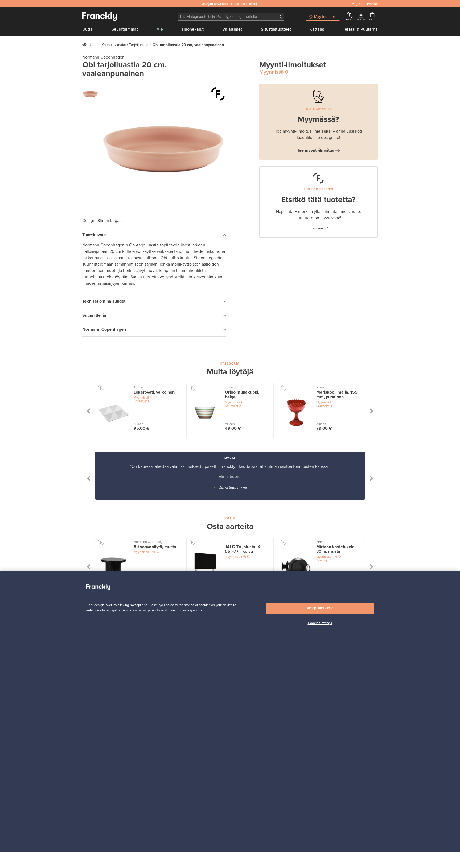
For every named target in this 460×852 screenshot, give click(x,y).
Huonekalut (193, 29)
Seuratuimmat (125, 29)
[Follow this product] (100, 387)
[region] (230, 711)
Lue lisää (316, 228)
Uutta (87, 29)
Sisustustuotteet (276, 29)
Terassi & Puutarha (360, 29)
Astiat (121, 45)
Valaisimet (232, 29)
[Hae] (279, 17)
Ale (160, 29)
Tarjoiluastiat (139, 45)
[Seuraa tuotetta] (218, 94)
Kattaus (317, 29)
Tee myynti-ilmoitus (315, 150)
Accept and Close (320, 608)
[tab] (154, 235)
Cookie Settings (320, 623)
